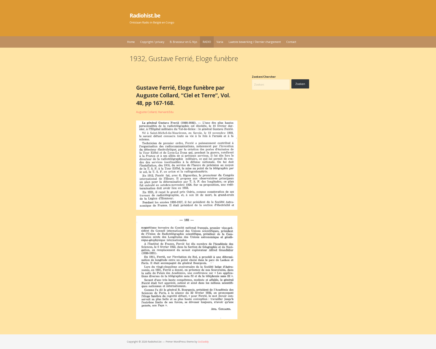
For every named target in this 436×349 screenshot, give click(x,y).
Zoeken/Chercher (264, 77)
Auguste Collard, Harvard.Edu (155, 112)
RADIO (207, 42)
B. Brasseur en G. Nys (183, 42)
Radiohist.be (145, 15)
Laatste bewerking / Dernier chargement (255, 42)
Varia (219, 42)
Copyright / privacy (152, 42)
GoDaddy (203, 341)
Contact (291, 42)
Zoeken (300, 84)
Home (131, 42)
